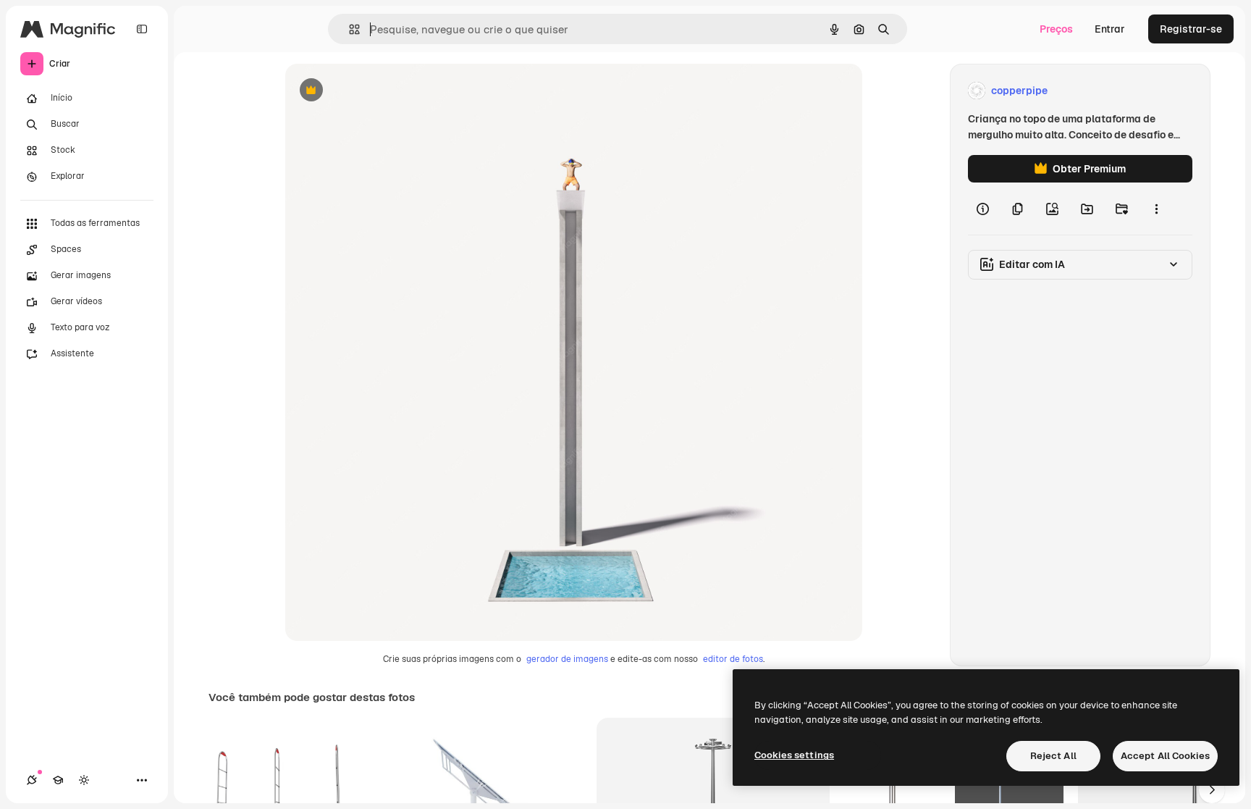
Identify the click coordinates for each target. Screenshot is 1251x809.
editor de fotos (733, 659)
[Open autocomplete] (348, 29)
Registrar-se (1191, 28)
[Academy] (58, 780)
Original (378, 91)
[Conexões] (31, 780)
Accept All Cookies (1165, 756)
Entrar (1110, 28)
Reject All (1053, 756)
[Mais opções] (1156, 208)
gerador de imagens (567, 659)
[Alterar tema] (84, 780)
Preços (1056, 28)
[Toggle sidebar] (141, 29)
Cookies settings (794, 755)
